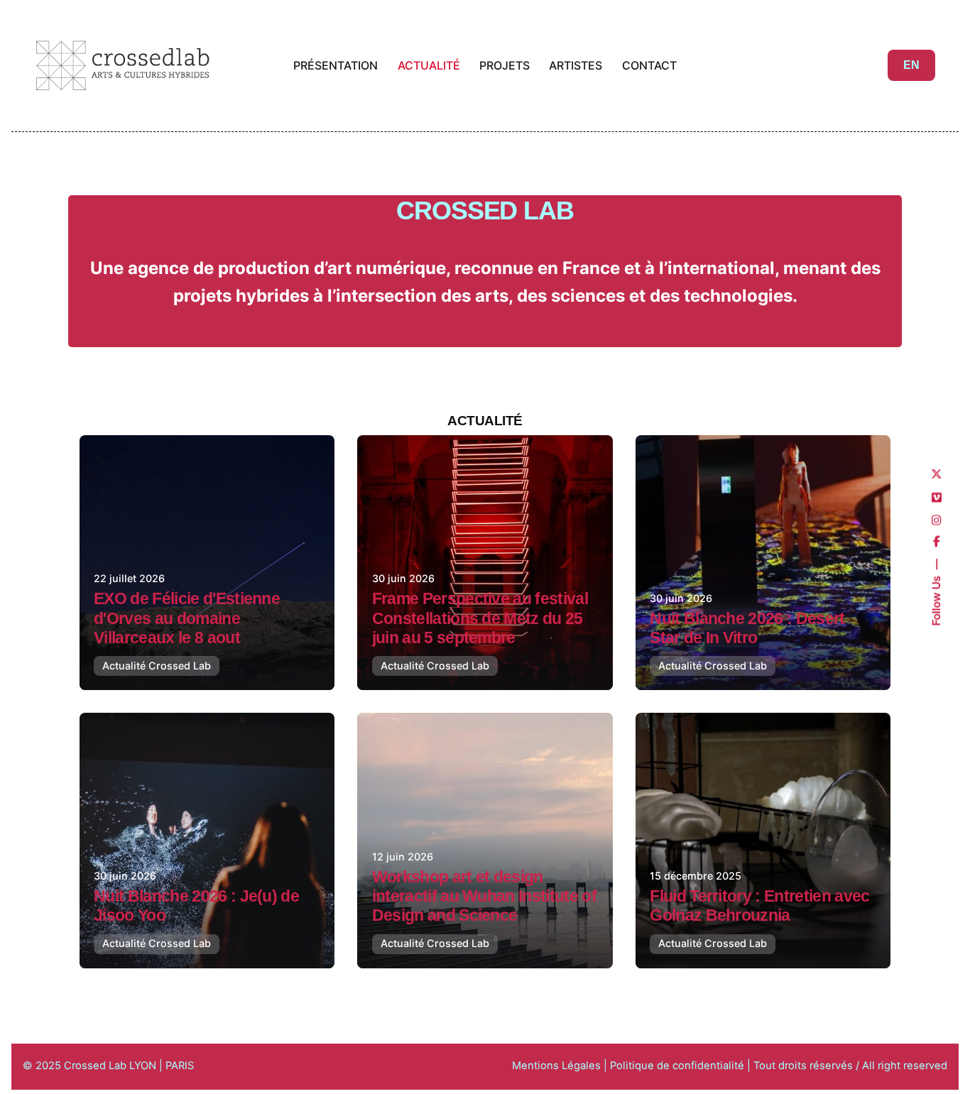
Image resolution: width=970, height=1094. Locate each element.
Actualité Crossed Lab (156, 666)
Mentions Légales (556, 1065)
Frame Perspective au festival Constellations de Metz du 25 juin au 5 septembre (480, 618)
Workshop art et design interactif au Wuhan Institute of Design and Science (484, 896)
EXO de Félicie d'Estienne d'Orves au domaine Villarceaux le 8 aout (187, 618)
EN (911, 65)
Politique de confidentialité (678, 1065)
